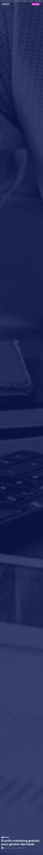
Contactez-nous (36, 4)
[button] (41, 4)
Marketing (7, 837)
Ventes (3, 837)
